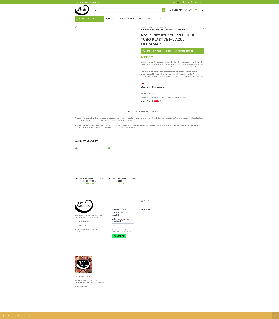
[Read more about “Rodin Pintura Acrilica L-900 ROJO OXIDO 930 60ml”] (103, 155)
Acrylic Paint (161, 27)
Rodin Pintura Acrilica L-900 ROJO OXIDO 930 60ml (89, 180)
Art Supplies (151, 27)
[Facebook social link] (183, 2)
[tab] (126, 110)
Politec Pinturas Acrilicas (177, 97)
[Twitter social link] (149, 101)
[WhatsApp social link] (160, 101)
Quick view (103, 160)
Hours (77, 229)
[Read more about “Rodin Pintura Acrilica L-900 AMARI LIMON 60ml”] (136, 155)
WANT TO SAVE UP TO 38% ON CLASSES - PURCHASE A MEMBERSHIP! (168, 51)
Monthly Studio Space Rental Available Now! (87, 2)
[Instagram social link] (186, 2)
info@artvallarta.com (82, 221)
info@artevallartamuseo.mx (84, 276)
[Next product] (203, 28)
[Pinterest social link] (191, 2)
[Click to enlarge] (79, 69)
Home (143, 27)
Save (157, 100)
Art (76, 215)
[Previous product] (199, 28)
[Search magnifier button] (163, 10)
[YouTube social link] (188, 2)
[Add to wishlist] (103, 150)
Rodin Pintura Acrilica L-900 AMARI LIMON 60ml (122, 180)
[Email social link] (152, 101)
